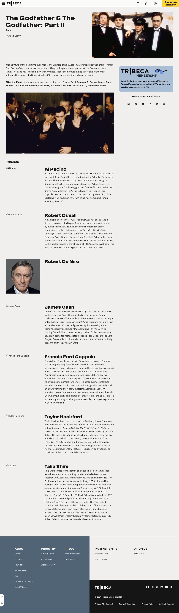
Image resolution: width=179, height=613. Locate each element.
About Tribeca (21, 587)
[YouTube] (142, 104)
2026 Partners (101, 559)
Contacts (18, 559)
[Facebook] (135, 104)
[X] (164, 104)
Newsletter (19, 565)
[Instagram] (128, 104)
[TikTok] (149, 104)
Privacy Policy (148, 604)
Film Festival (139, 553)
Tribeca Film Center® (104, 604)
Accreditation (47, 559)
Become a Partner (102, 553)
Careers (18, 553)
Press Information (72, 553)
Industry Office (47, 553)
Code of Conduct (166, 604)
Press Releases (70, 559)
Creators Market (48, 565)
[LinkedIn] (156, 104)
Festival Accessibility (23, 581)
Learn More (145, 87)
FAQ (16, 576)
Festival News (21, 570)
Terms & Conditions (127, 604)
